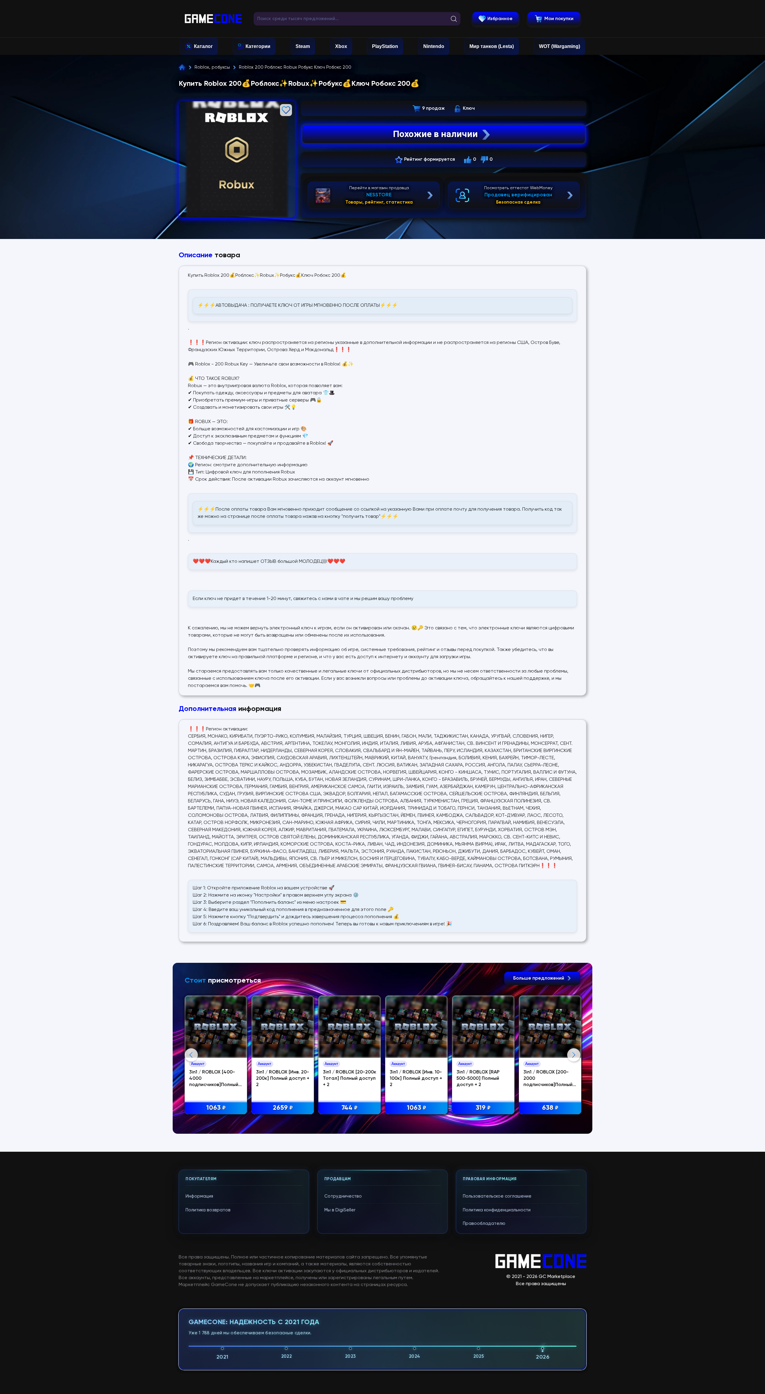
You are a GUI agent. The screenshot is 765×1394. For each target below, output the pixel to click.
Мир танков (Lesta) (491, 46)
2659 (283, 1108)
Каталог (203, 46)
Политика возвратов (208, 1210)
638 (550, 1108)
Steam (303, 46)
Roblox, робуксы (212, 67)
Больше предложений (539, 978)
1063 (216, 1108)
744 (349, 1108)
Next (573, 1054)
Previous (191, 1054)
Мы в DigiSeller (340, 1210)
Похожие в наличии (435, 134)
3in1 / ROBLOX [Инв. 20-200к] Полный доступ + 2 (282, 1078)
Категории (258, 46)
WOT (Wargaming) (559, 46)
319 (483, 1108)
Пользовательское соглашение (497, 1196)
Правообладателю (484, 1223)
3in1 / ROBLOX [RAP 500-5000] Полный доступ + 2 (478, 1078)
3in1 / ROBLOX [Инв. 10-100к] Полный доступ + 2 (416, 1078)
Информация (199, 1196)
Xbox (341, 46)
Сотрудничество (343, 1196)
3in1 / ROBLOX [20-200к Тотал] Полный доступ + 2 (349, 1078)
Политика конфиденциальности (497, 1210)
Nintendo (433, 46)
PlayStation (385, 46)
